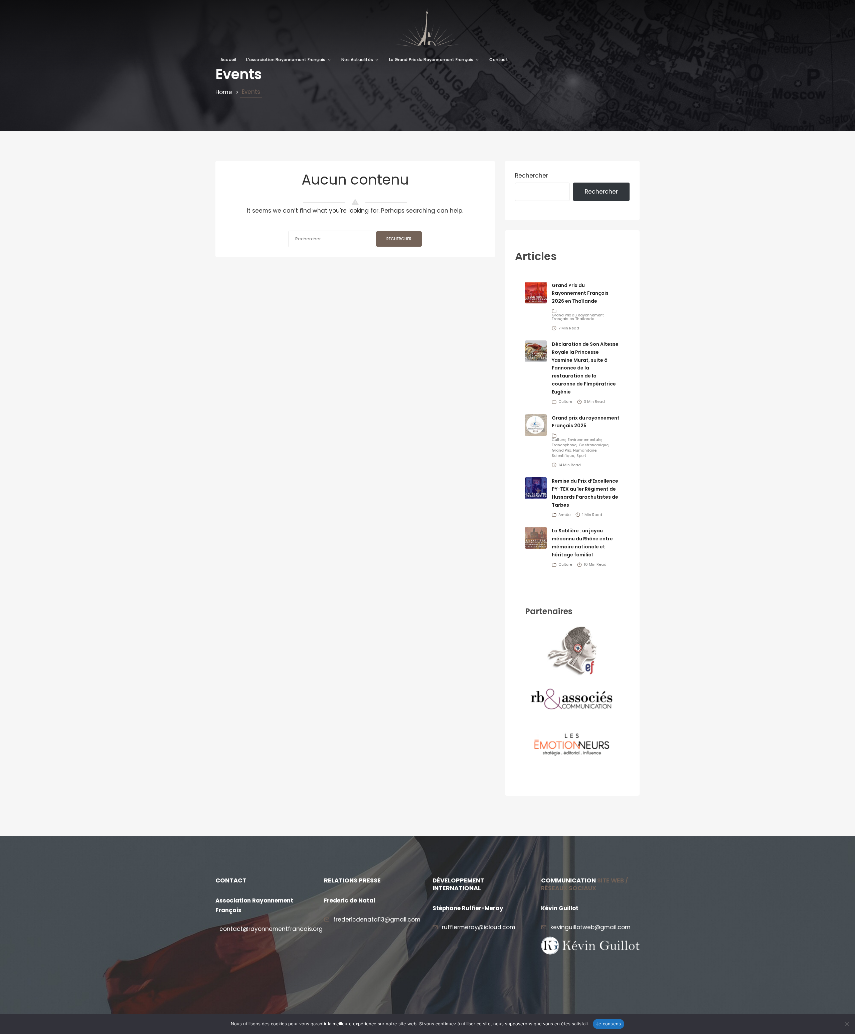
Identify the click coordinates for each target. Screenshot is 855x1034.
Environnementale (585, 439)
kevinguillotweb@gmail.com (590, 927)
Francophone (564, 445)
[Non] (846, 1024)
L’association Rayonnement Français (285, 59)
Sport (581, 455)
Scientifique (563, 455)
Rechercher (398, 239)
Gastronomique (594, 445)
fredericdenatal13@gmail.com (376, 920)
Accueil (228, 59)
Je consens (608, 1023)
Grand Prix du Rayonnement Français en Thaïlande (578, 316)
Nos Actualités (357, 59)
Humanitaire (584, 450)
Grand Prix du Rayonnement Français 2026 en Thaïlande (580, 293)
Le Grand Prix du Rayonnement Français (431, 59)
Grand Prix (561, 450)
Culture (565, 401)
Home (223, 92)
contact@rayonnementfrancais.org (271, 929)
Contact (498, 59)
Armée (564, 514)
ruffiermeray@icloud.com (478, 927)
